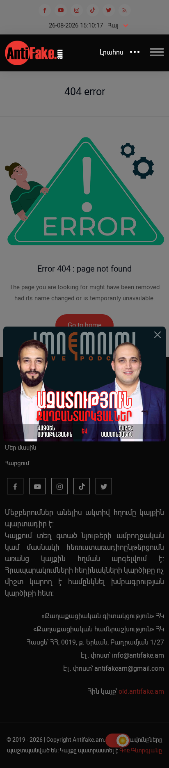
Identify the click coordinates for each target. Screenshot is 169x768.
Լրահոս (111, 52)
